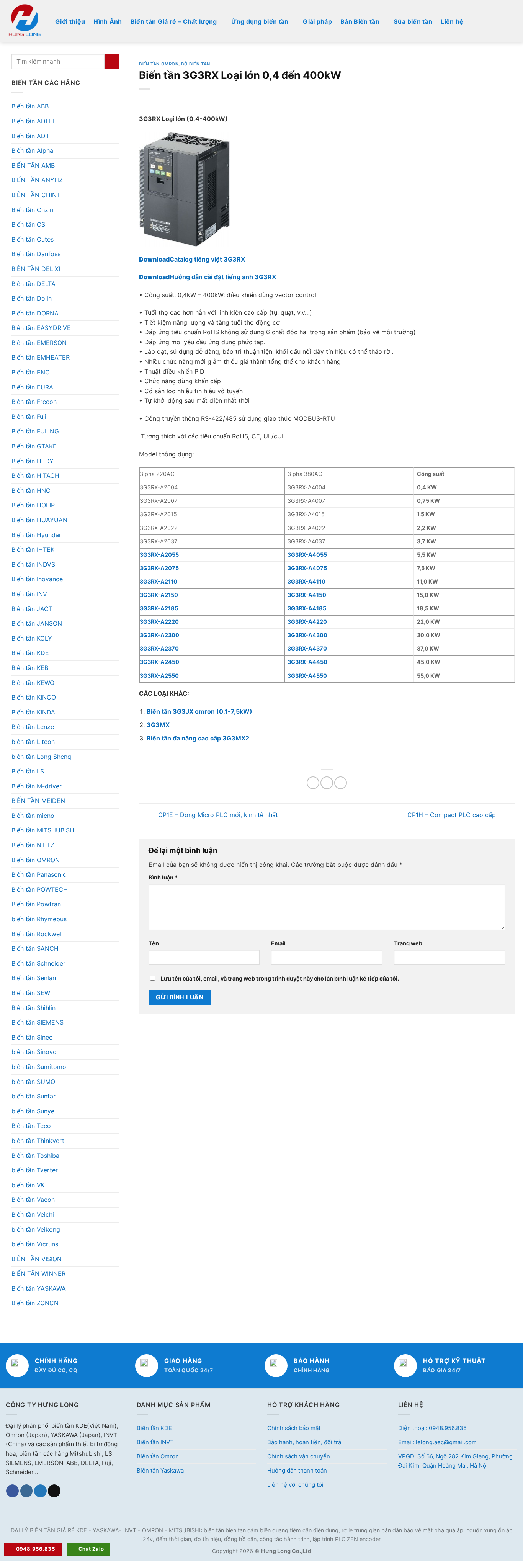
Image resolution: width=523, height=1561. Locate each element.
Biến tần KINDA (33, 712)
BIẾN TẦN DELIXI (35, 269)
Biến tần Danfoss (35, 254)
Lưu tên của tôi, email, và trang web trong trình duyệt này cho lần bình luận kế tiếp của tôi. (280, 978)
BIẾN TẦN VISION (36, 1259)
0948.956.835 (36, 1549)
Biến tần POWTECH (39, 889)
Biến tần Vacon (33, 1199)
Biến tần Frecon (34, 401)
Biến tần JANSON (36, 623)
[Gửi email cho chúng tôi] (54, 1490)
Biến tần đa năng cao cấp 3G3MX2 (198, 738)
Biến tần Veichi (32, 1214)
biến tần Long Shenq (41, 756)
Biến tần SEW (30, 993)
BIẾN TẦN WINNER (38, 1273)
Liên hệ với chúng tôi (295, 1484)
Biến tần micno (32, 815)
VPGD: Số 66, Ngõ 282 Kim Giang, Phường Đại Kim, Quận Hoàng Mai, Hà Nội (455, 1461)
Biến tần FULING (35, 431)
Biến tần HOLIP (33, 505)
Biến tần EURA (32, 387)
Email (278, 943)
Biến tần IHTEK (32, 549)
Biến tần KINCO (33, 697)
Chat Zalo (91, 1549)
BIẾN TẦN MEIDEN (38, 800)
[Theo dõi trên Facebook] (12, 1490)
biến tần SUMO (33, 1081)
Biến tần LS (27, 771)
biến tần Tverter (34, 1170)
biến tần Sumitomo (38, 1067)
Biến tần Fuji (28, 416)
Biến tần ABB (30, 106)
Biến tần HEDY (32, 461)
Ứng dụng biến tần (259, 21)
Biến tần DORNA (35, 313)
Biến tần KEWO (32, 683)
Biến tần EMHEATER (40, 357)
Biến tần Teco (31, 1125)
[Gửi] (112, 61)
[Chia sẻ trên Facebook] (313, 782)
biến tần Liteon (33, 741)
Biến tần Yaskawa (160, 1470)
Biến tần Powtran (36, 904)
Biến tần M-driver (36, 786)
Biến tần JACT (31, 609)
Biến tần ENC (30, 372)
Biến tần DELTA (33, 284)
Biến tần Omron (158, 1456)
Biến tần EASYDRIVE (41, 328)
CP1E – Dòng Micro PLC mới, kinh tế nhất (217, 815)
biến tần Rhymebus (39, 919)
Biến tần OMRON (35, 860)
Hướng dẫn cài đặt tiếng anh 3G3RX (207, 277)
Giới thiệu (70, 21)
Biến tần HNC (31, 490)
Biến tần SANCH (35, 948)
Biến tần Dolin (31, 298)
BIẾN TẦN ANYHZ (37, 180)
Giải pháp (317, 21)
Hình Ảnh (107, 21)
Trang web (408, 943)
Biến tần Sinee (31, 1037)
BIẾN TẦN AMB (33, 165)
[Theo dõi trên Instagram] (26, 1490)
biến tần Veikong (35, 1229)
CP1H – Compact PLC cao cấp (452, 815)
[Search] (514, 21)
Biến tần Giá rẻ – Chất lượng (174, 21)
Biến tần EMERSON (39, 343)
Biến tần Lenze (32, 727)
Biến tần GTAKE (34, 446)
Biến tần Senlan (33, 978)
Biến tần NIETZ (32, 845)
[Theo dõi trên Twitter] (40, 1490)
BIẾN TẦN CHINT (35, 195)
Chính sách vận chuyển (298, 1456)
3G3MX (158, 725)
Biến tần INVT (31, 594)
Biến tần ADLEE (34, 121)
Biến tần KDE (30, 653)
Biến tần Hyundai (35, 535)
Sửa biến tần (413, 21)
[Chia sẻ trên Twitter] (326, 782)
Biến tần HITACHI (36, 475)
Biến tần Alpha (32, 150)
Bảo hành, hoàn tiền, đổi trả (304, 1442)
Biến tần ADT (30, 136)
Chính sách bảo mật (293, 1428)
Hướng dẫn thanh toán (297, 1470)
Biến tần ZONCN (35, 1303)
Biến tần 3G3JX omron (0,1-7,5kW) (199, 711)
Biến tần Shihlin (33, 1008)
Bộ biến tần (195, 64)
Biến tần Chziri (32, 210)
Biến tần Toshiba (35, 1155)
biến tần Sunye (32, 1111)
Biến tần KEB (29, 668)
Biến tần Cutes (32, 239)
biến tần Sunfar (33, 1096)
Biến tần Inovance (37, 579)
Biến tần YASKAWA (38, 1288)
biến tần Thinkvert (37, 1140)
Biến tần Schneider (38, 963)
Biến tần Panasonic (38, 874)
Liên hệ (452, 21)
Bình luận (163, 877)
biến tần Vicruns (34, 1244)
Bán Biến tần (359, 21)
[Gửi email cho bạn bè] (340, 782)
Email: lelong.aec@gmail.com (437, 1442)
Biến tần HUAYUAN (39, 520)
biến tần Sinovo (34, 1052)
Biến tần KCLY (31, 638)
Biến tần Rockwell (37, 934)
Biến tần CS (28, 224)
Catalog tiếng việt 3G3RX (192, 259)
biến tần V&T (29, 1185)
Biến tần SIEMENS (37, 1022)
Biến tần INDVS (33, 564)
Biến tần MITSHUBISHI (43, 830)
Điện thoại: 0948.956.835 (432, 1428)
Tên (154, 943)
